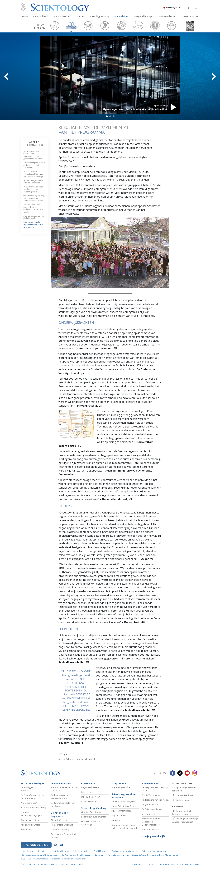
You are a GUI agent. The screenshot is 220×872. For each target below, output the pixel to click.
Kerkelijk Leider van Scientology (90, 823)
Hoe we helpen (122, 16)
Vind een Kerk (182, 800)
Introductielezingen (90, 796)
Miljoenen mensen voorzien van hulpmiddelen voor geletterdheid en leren (33, 155)
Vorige (63, 754)
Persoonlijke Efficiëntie (62, 824)
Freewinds (116, 820)
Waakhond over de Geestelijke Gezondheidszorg (151, 821)
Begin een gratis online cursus (125, 851)
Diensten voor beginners (59, 814)
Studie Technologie (151, 795)
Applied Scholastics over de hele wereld (76, 759)
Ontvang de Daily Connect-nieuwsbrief (182, 812)
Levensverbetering (60, 829)
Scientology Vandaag (93, 808)
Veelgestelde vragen (143, 16)
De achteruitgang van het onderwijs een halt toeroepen (34, 165)
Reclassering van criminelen (155, 799)
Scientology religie (81, 851)
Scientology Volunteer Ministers (156, 851)
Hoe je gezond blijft (153, 836)
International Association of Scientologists (39, 855)
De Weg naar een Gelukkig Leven (76, 855)
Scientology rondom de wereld (123, 796)
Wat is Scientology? (63, 16)
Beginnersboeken (90, 787)
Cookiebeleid (151, 864)
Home (25, 16)
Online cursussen (190, 16)
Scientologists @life (120, 787)
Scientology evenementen (93, 816)
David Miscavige (101, 851)
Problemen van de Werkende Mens (60, 797)
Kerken (80, 16)
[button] (107, 116)
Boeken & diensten (167, 16)
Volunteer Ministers (151, 829)
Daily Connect (119, 783)
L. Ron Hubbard (40, 16)
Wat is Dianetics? (29, 802)
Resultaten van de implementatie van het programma (33, 225)
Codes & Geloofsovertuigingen (31, 814)
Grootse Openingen (91, 812)
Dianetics (42, 851)
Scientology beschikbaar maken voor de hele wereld (124, 826)
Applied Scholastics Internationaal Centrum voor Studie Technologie (33, 174)
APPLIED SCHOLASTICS (34, 144)
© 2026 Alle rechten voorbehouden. (52, 864)
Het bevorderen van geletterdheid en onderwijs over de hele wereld (33, 208)
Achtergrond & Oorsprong (33, 807)
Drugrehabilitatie (150, 804)
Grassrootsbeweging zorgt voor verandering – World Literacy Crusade (34, 198)
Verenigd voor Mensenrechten (165, 855)
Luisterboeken (88, 792)
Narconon (99, 855)
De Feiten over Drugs (152, 809)
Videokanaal (27, 829)
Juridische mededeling (189, 864)
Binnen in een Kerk (30, 820)
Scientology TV (173, 7)
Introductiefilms (88, 801)
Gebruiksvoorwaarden (168, 864)
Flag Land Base (118, 815)
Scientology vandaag (99, 16)
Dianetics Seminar (59, 820)
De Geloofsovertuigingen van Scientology (33, 797)
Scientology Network (59, 851)
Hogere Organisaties (121, 810)
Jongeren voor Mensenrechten (34, 859)
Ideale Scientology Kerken (123, 806)
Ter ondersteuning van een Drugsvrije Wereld (128, 855)
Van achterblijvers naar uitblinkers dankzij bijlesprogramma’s (33, 189)
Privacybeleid (138, 864)
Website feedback (184, 795)
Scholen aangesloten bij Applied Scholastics (33, 181)
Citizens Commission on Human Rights (69, 859)
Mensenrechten (149, 814)
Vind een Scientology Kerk (124, 801)
